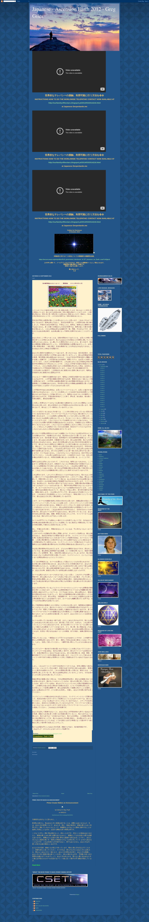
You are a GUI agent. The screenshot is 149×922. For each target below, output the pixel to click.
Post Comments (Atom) (44, 796)
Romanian (101, 481)
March (102, 419)
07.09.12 (102, 394)
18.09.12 (102, 374)
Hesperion (39, 747)
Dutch (100, 461)
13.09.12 (102, 384)
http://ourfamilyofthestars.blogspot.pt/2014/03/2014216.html (74, 103)
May (102, 415)
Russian (101, 483)
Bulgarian (101, 456)
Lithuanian (101, 476)
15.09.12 (102, 380)
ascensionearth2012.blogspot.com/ (50, 733)
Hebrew (101, 470)
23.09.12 (102, 368)
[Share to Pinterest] (56, 748)
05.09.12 (102, 398)
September (103, 366)
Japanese (101, 474)
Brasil (100, 454)
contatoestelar (38, 910)
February (103, 421)
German (101, 467)
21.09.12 (102, 372)
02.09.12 (102, 404)
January (103, 423)
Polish (100, 477)
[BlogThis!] (51, 748)
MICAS (37, 903)
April (102, 417)
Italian (100, 472)
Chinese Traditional (103, 458)
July (102, 411)
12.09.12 (102, 386)
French (100, 465)
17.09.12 (102, 376)
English (101, 463)
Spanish (101, 486)
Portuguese (102, 479)
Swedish (101, 488)
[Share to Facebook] (54, 748)
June (102, 413)
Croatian (101, 460)
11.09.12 (102, 388)
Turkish (101, 490)
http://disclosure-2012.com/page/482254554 (62, 815)
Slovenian (101, 484)
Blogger (77, 894)
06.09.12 (102, 396)
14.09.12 (102, 382)
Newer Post (35, 793)
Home (62, 793)
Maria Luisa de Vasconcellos (42, 905)
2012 (100, 364)
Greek (100, 468)
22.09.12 (102, 370)
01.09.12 (102, 406)
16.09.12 (102, 378)
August (102, 409)
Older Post (89, 793)
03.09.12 (102, 402)
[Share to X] (52, 748)
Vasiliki (37, 908)
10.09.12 (102, 390)
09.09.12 (102, 392)
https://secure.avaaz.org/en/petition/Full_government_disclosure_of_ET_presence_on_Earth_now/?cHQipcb (74, 259)
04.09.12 (102, 400)
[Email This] (49, 748)
